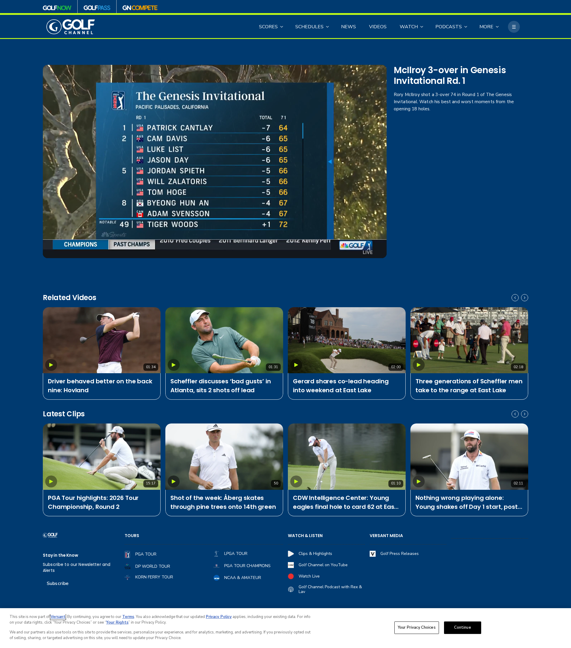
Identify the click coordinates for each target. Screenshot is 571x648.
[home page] (70, 26)
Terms (128, 616)
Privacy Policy (219, 616)
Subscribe (57, 583)
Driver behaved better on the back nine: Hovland (100, 385)
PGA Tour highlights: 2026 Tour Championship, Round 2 (93, 502)
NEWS (348, 26)
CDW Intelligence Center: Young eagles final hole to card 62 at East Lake (345, 502)
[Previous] (515, 297)
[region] (285, 628)
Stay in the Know (60, 555)
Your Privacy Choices (417, 627)
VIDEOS (378, 26)
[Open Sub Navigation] (282, 26)
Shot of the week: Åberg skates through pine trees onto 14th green (223, 502)
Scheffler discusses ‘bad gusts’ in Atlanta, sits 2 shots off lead (220, 385)
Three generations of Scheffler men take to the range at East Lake (469, 385)
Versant (58, 616)
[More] (514, 27)
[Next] (524, 297)
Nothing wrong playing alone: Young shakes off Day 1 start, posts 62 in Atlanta (468, 502)
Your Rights (117, 622)
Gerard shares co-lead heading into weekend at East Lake (340, 385)
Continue (462, 627)
